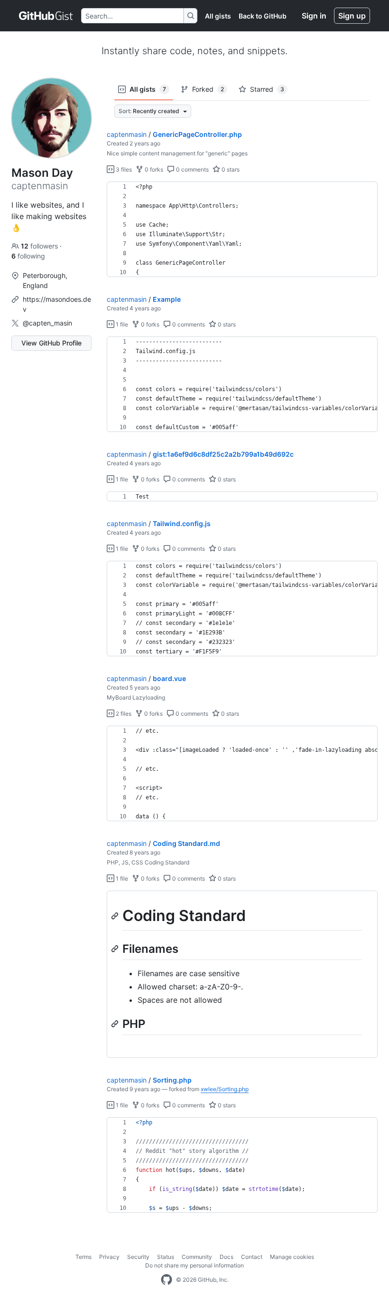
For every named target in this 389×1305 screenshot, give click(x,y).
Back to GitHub (263, 16)
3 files (123, 169)
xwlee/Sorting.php (225, 1089)
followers (40, 246)
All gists (218, 16)
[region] (242, 229)
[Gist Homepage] (46, 15)
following (28, 256)
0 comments (192, 169)
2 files (122, 713)
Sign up (352, 15)
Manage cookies (292, 1256)
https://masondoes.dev (57, 304)
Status (165, 1256)
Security (138, 1256)
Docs (226, 1256)
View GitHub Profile (51, 343)
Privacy (109, 1256)
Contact (251, 1256)
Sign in (314, 15)
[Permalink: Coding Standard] (115, 915)
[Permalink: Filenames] (115, 948)
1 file (121, 324)
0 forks (153, 169)
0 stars (230, 169)
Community (197, 1256)
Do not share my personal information (194, 1265)
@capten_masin (47, 323)
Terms (83, 1256)
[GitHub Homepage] (166, 1280)
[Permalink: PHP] (115, 1023)
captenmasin (127, 134)
